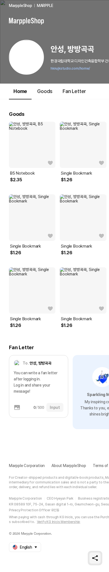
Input (55, 407)
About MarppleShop (68, 465)
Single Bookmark (76, 173)
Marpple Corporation (27, 465)
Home (20, 91)
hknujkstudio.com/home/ (70, 68)
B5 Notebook (22, 173)
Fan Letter (74, 91)
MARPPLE (45, 5)
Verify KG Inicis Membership (58, 522)
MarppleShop (20, 5)
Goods (45, 91)
